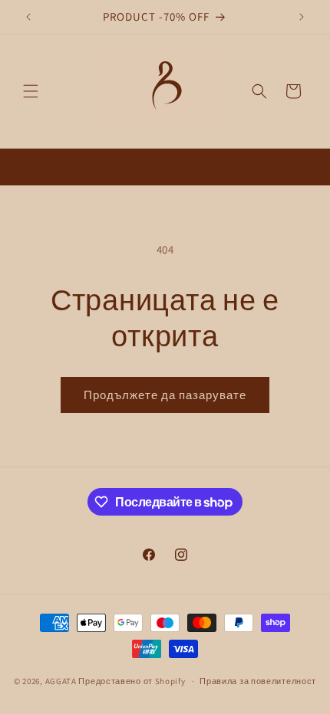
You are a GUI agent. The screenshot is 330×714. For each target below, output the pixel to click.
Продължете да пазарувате (165, 395)
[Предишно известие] (28, 17)
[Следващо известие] (301, 17)
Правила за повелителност (258, 681)
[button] (31, 91)
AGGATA (62, 681)
